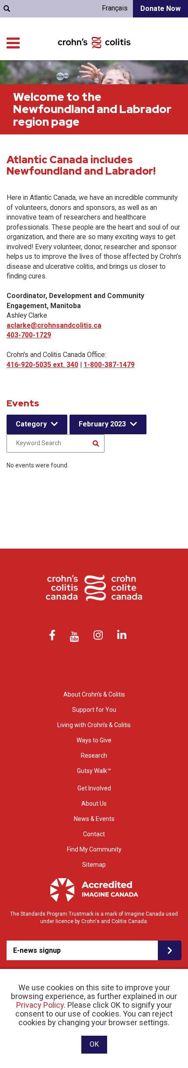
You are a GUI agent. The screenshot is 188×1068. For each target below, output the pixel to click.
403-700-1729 (29, 335)
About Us (94, 803)
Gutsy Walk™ (94, 770)
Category (31, 424)
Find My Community (94, 849)
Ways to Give (94, 740)
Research (94, 755)
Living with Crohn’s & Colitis (94, 724)
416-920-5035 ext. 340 (42, 365)
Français (115, 8)
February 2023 (102, 424)
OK (94, 1044)
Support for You (94, 709)
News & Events (94, 818)
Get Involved (94, 788)
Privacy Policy (40, 1005)
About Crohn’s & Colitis (94, 694)
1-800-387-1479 (109, 365)
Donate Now (160, 8)
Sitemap (94, 864)
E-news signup (37, 950)
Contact (94, 834)
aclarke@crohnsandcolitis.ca (54, 325)
